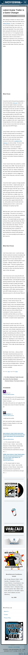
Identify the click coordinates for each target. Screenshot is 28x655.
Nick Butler (8, 413)
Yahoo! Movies (6, 23)
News (9, 371)
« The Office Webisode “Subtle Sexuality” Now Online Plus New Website (13, 378)
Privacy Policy (7, 617)
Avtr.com (15, 103)
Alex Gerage (14, 15)
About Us (6, 611)
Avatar (16, 371)
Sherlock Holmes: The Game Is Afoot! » (14, 381)
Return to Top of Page (14, 647)
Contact (6, 614)
